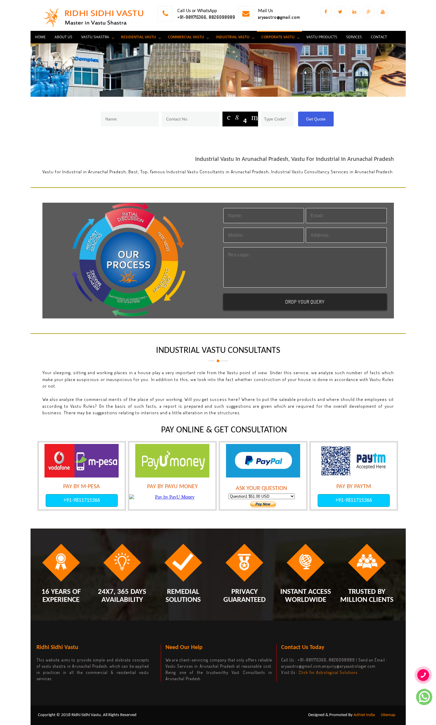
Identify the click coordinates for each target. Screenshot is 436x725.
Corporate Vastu (278, 36)
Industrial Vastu (232, 36)
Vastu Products (321, 36)
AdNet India (364, 715)
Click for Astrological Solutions (328, 672)
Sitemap (388, 715)
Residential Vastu (138, 36)
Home (40, 36)
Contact (379, 36)
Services (354, 36)
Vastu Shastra (95, 36)
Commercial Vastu (186, 36)
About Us (63, 36)
